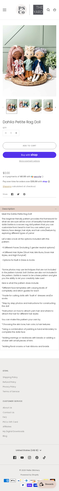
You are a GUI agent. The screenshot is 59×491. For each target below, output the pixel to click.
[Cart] (55, 10)
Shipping (7, 186)
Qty (5, 127)
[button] (29, 176)
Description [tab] (8, 208)
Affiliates (7, 426)
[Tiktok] (44, 458)
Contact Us (8, 412)
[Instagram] (29, 458)
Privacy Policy (9, 386)
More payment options (29, 161)
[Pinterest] (37, 458)
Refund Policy (9, 382)
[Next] (56, 107)
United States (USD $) (27, 450)
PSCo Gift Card (10, 421)
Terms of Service (11, 391)
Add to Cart (29, 145)
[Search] (48, 10)
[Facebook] (15, 458)
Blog (5, 436)
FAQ (5, 417)
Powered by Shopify (30, 474)
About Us (7, 407)
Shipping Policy (10, 377)
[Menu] (5, 10)
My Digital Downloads (13, 431)
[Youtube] (22, 458)
